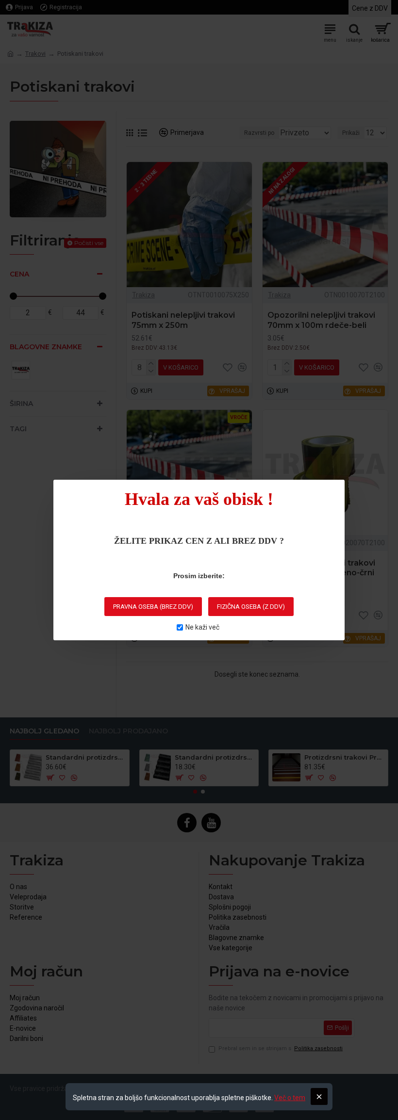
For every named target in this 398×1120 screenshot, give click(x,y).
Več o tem (289, 1098)
